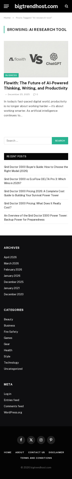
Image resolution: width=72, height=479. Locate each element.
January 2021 (12, 288)
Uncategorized (13, 368)
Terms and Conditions (36, 458)
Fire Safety (11, 331)
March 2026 (11, 263)
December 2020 (14, 294)
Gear (7, 344)
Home (7, 452)
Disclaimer (56, 452)
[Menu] (6, 6)
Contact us (36, 452)
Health (8, 350)
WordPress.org (13, 412)
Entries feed (11, 400)
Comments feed (14, 406)
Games (8, 337)
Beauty (8, 319)
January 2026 (12, 275)
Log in (7, 393)
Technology (11, 362)
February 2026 (13, 269)
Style (7, 356)
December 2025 (14, 282)
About (19, 452)
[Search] (66, 6)
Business (11, 75)
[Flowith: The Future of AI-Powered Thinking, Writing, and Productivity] (36, 59)
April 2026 (10, 257)
